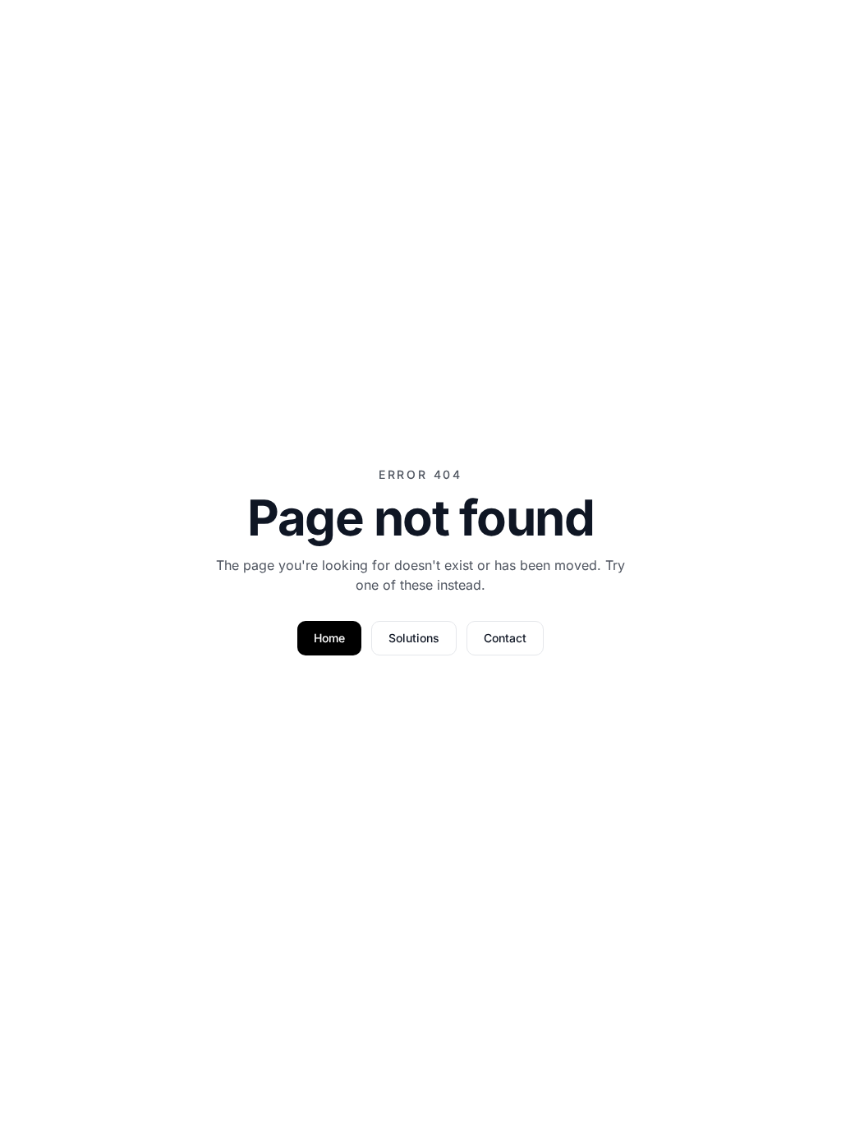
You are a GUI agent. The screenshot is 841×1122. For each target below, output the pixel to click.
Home (329, 638)
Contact (505, 638)
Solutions (413, 638)
